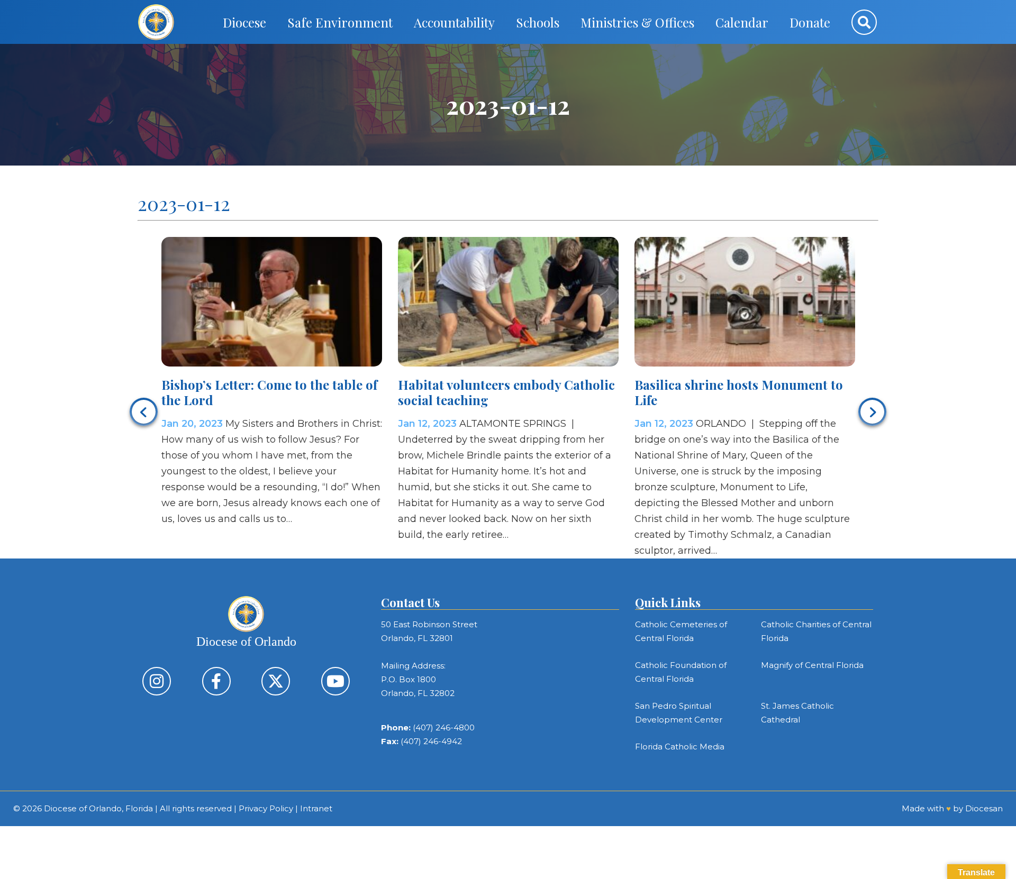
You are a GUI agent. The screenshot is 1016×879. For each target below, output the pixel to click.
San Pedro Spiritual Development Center (678, 713)
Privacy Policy (266, 808)
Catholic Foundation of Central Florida (681, 672)
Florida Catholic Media (679, 746)
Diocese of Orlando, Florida (98, 808)
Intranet (316, 808)
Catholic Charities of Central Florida (816, 631)
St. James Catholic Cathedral (797, 713)
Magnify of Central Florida (812, 665)
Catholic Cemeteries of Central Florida (681, 631)
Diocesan (984, 808)
